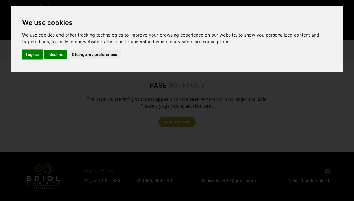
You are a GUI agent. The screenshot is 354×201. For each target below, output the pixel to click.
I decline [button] (55, 54)
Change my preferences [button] (94, 54)
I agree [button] (32, 54)
